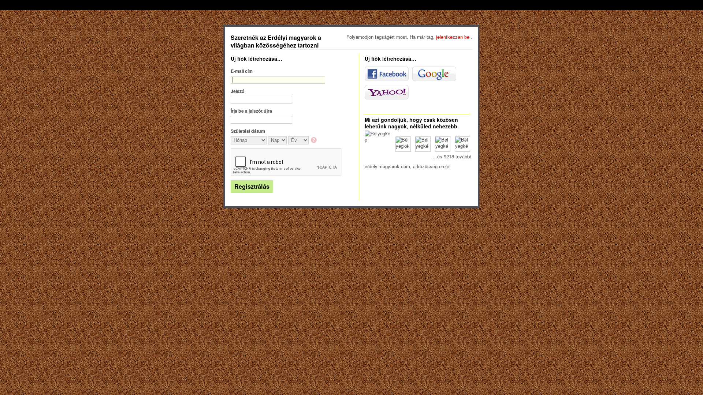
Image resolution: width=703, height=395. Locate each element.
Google (434, 74)
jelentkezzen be (453, 36)
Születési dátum (248, 131)
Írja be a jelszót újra (251, 111)
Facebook (387, 74)
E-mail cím (242, 71)
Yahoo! (387, 92)
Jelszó (238, 91)
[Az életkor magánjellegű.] (314, 140)
